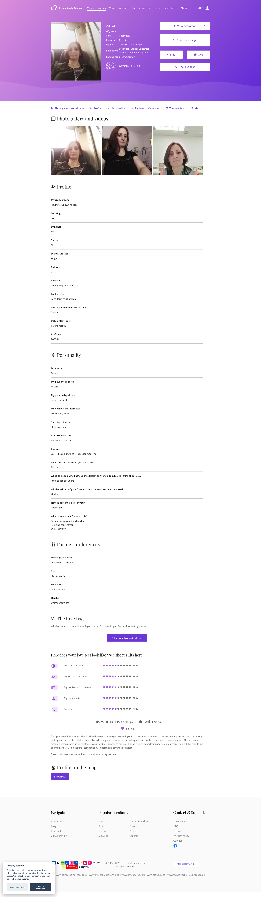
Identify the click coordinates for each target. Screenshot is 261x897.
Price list (56, 831)
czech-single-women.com (133, 863)
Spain (102, 826)
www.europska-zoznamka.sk (71, 874)
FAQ (175, 826)
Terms (177, 831)
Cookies (177, 840)
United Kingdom (139, 821)
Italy (101, 821)
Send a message (187, 40)
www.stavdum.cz (156, 874)
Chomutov (124, 35)
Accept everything (40, 887)
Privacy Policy (181, 835)
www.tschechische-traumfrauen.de (186, 874)
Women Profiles (96, 8)
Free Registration (142, 8)
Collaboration (59, 835)
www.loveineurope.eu (133, 874)
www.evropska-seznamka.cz (104, 874)
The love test (187, 67)
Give (200, 54)
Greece (103, 831)
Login (158, 8)
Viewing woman (186, 26)
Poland (133, 831)
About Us (186, 8)
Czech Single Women (71, 8)
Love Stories (171, 8)
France (133, 826)
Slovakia (103, 835)
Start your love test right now (128, 638)
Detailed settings (21, 879)
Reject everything (17, 887)
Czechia (133, 835)
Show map (60, 776)
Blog (53, 826)
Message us (180, 821)
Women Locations (118, 8)
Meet (173, 54)
